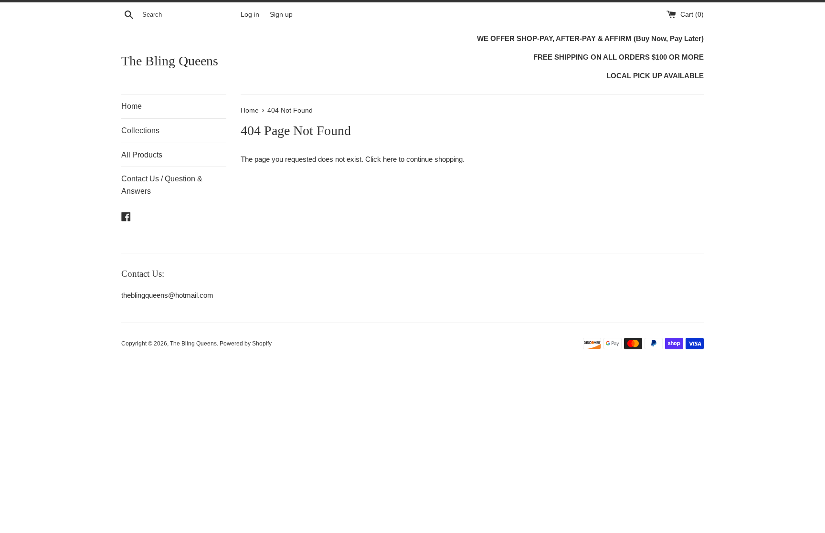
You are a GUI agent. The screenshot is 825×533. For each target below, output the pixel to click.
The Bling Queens (169, 60)
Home (131, 106)
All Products (141, 155)
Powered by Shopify (246, 343)
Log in (250, 14)
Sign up (281, 14)
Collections (140, 130)
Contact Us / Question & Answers (161, 185)
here (390, 159)
